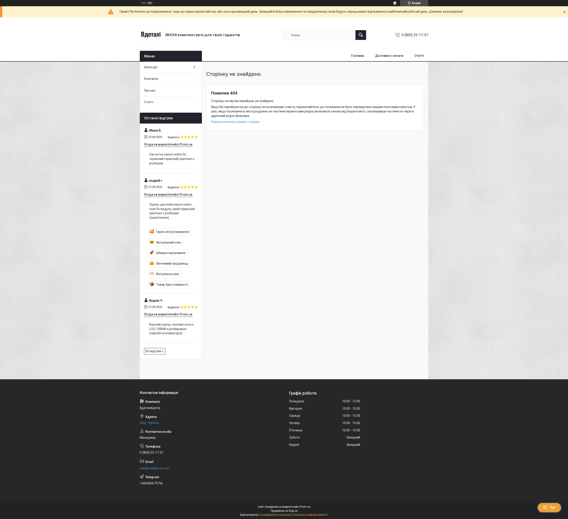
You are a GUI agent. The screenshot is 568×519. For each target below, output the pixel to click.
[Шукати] (360, 35)
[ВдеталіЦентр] (151, 35)
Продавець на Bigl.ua (284, 510)
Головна (357, 55)
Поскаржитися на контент (275, 514)
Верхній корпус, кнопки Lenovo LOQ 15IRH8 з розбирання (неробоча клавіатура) (171, 329)
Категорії (151, 67)
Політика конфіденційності (311, 514)
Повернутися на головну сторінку (235, 122)
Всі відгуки (153, 351)
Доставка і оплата (389, 55)
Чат (553, 507)
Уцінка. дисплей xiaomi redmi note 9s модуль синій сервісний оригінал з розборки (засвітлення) (172, 211)
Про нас (150, 90)
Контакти (151, 79)
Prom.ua (305, 506)
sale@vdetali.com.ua (154, 468)
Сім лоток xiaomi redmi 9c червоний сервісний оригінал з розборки (171, 159)
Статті (419, 55)
